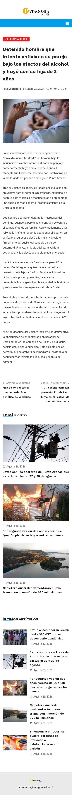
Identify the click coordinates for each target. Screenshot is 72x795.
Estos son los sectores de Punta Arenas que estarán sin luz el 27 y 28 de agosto (49, 658)
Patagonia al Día (16, 39)
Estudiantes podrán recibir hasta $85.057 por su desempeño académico (49, 634)
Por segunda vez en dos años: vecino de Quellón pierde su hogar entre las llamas (48, 685)
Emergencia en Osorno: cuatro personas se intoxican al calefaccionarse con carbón (47, 740)
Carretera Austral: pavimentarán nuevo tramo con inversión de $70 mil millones (47, 711)
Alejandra (15, 88)
